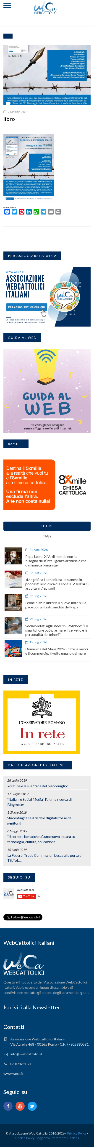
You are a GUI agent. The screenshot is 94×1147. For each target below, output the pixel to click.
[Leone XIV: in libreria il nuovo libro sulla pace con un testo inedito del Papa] (13, 602)
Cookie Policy (24, 1138)
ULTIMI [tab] (47, 526)
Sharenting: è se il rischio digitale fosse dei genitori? (39, 820)
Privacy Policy (76, 1133)
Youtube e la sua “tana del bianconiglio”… (39, 786)
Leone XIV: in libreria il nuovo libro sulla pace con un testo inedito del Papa (55, 604)
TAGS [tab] (47, 536)
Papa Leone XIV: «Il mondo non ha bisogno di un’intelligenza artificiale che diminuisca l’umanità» (55, 560)
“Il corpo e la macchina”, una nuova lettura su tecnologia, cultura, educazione (41, 839)
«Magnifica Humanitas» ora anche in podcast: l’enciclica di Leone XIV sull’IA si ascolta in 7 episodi (57, 583)
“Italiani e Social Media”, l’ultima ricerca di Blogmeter (39, 802)
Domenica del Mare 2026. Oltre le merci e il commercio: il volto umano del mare (56, 651)
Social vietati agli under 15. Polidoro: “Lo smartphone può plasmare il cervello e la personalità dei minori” (56, 630)
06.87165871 (20, 1064)
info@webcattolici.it (26, 1054)
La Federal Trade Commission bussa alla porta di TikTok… (44, 858)
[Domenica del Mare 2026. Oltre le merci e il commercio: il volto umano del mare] (13, 648)
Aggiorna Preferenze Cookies (58, 1138)
